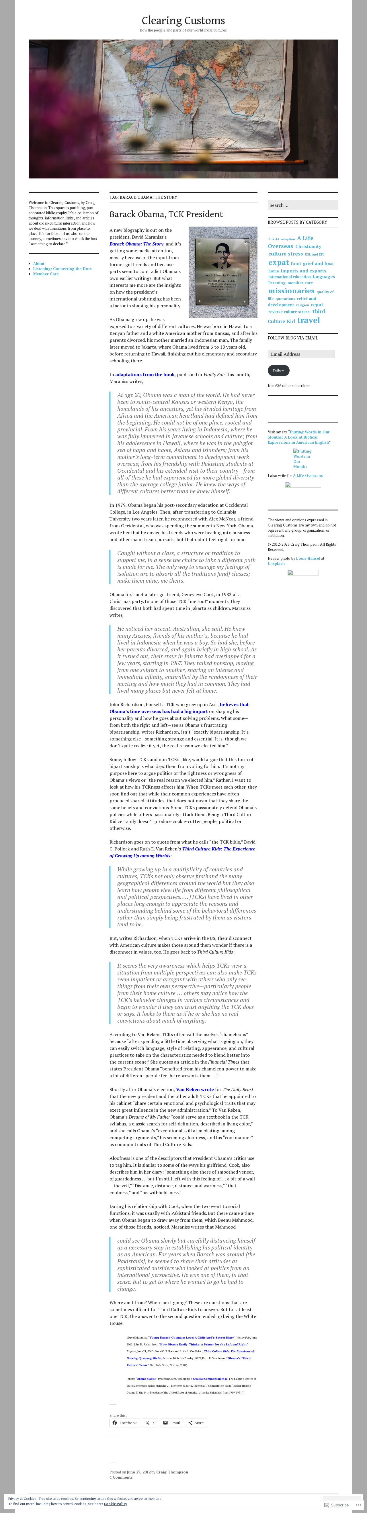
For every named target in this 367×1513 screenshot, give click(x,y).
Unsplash (276, 563)
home (273, 271)
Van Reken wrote (195, 1089)
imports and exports (303, 271)
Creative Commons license (210, 1379)
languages (324, 276)
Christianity (308, 246)
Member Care (46, 273)
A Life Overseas (290, 241)
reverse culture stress (289, 311)
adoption (288, 239)
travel (308, 320)
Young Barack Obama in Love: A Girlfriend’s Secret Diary (192, 1337)
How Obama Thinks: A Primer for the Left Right (203, 1344)
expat (278, 262)
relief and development (292, 301)
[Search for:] (303, 205)
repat (317, 304)
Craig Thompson (172, 1472)
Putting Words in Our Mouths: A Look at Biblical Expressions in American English (299, 437)
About (38, 263)
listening (277, 282)
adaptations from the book (145, 374)
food (296, 263)
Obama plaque (146, 1379)
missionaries (291, 290)
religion (302, 305)
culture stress (285, 253)
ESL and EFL (315, 254)
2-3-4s (273, 238)
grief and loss (318, 263)
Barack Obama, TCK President (166, 214)
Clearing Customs (183, 20)
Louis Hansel (308, 558)
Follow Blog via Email (293, 338)
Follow (278, 370)
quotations (285, 298)
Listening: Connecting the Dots (62, 268)
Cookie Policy (115, 1504)
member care (300, 282)
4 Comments (121, 1477)
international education (289, 276)
